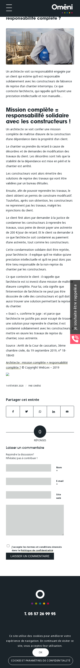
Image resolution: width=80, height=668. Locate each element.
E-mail (60, 482)
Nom (59, 469)
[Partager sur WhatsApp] (40, 411)
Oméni (37, 385)
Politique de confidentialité (37, 550)
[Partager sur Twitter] (26, 411)
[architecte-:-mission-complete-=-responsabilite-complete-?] (40, 46)
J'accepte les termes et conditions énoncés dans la (37, 548)
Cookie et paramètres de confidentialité (40, 660)
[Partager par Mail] (67, 411)
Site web (58, 496)
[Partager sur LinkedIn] (53, 411)
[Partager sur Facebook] (13, 411)
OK (40, 652)
